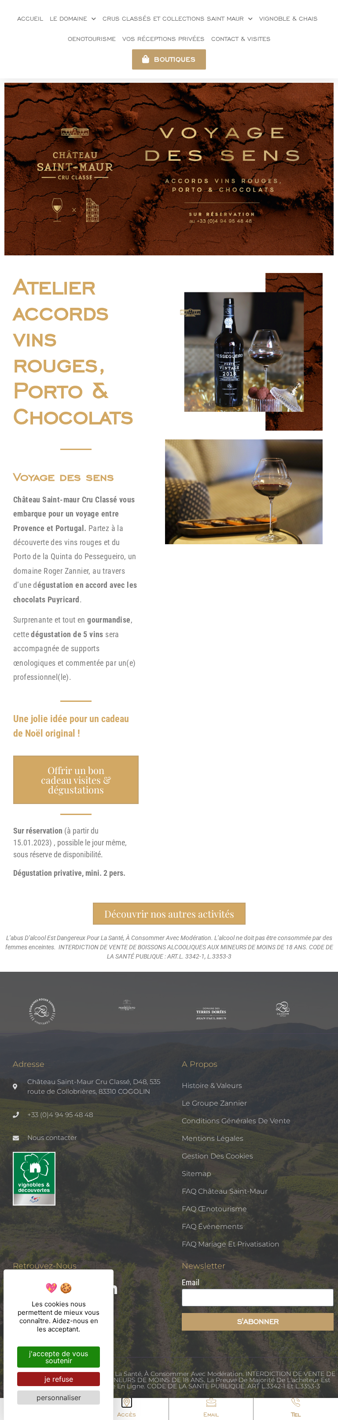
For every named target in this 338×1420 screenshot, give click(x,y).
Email (211, 1414)
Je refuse (58, 1379)
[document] (169, 710)
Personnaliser (59, 1397)
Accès (126, 1414)
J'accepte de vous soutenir (58, 1357)
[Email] (211, 1402)
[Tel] (295, 1402)
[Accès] (126, 1402)
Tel (296, 1414)
